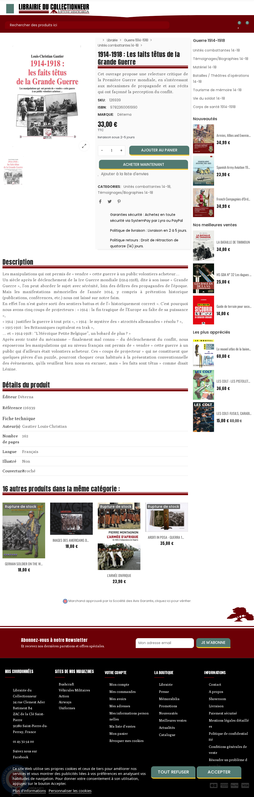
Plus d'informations (29, 790)
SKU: (102, 100)
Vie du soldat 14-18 (209, 98)
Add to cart (61, 532)
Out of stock (13, 555)
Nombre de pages (10, 438)
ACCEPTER (219, 772)
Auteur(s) (11, 426)
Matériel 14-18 (205, 67)
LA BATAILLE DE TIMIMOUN (233, 242)
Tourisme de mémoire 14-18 (217, 89)
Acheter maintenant (143, 164)
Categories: (109, 186)
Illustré (9, 461)
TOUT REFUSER (173, 772)
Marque (9, 397)
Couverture (11, 470)
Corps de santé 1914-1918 (214, 106)
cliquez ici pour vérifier (173, 601)
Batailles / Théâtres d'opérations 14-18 (221, 78)
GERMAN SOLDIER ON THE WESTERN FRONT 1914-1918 (39, 563)
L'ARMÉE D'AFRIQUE (119, 575)
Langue (9, 451)
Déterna (124, 114)
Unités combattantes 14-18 (147, 186)
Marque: (106, 114)
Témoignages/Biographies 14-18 (125, 192)
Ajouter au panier (159, 150)
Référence (12, 407)
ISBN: (102, 107)
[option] (47, 96)
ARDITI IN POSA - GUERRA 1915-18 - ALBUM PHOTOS (181, 537)
